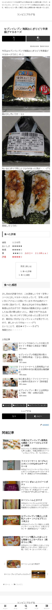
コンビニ (8, 405)
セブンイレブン (20, 405)
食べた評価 (27, 271)
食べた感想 (25, 275)
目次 (23, 266)
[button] (38, 38)
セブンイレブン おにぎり (38, 405)
